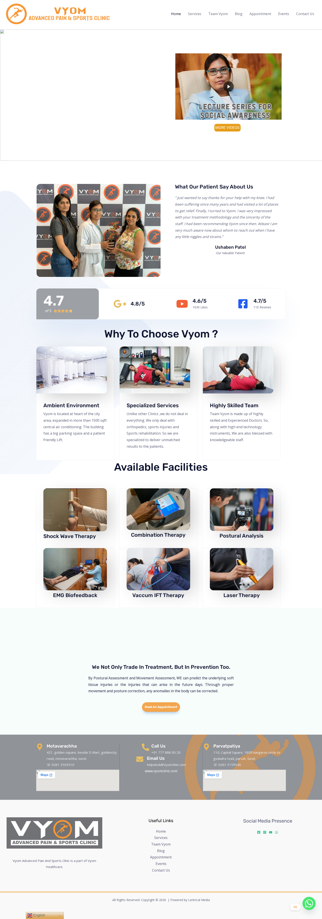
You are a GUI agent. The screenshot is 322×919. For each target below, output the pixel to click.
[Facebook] (259, 832)
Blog (238, 13)
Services (194, 13)
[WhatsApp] (277, 832)
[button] (6, 95)
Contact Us (305, 13)
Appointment (260, 13)
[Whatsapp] (309, 907)
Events (283, 13)
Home (176, 13)
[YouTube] (271, 832)
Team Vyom (218, 13)
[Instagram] (265, 832)
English (38, 915)
